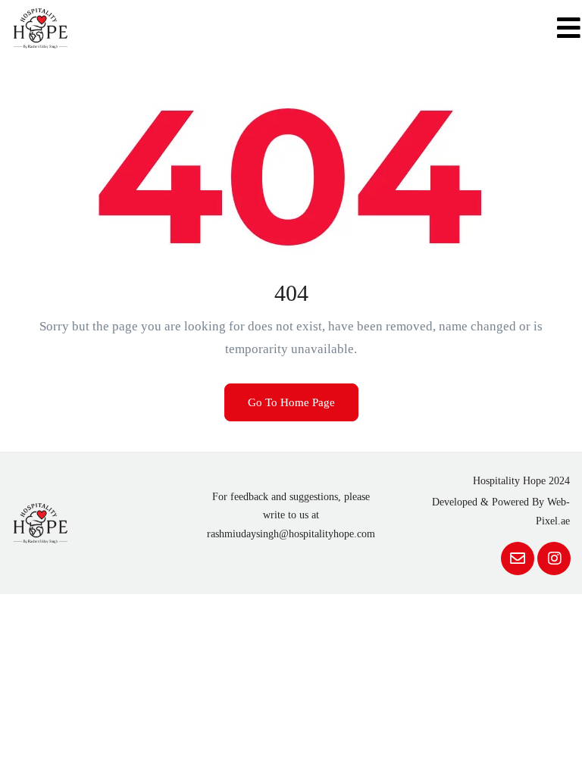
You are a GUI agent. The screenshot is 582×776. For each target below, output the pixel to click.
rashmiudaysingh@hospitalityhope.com (291, 534)
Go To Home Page (291, 402)
